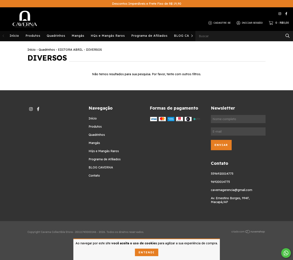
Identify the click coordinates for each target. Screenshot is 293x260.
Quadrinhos (56, 36)
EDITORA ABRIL (70, 50)
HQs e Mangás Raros (108, 36)
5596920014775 (222, 174)
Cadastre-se (222, 22)
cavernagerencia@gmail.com (231, 190)
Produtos (33, 36)
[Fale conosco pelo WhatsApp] (286, 253)
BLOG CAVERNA (187, 36)
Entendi (147, 252)
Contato (94, 175)
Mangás (78, 36)
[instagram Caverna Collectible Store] (280, 13)
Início (14, 36)
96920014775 (220, 182)
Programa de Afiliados (149, 36)
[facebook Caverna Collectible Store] (286, 13)
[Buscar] (287, 36)
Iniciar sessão (252, 22)
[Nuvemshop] (248, 232)
